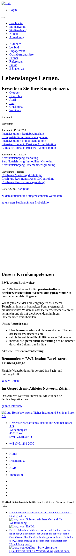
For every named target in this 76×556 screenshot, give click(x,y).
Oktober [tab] (14, 92)
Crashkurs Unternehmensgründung (23, 182)
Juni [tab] (11, 103)
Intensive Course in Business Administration (29, 144)
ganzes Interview (12, 406)
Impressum (16, 474)
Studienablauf (17, 30)
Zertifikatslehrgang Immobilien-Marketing (27, 161)
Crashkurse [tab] (16, 106)
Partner (13, 58)
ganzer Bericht (10, 380)
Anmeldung (16, 37)
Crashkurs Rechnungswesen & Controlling (28, 178)
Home (13, 453)
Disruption (22, 188)
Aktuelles (15, 44)
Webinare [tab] (15, 110)
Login (13, 10)
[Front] (6, 3)
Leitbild (14, 47)
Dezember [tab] (15, 96)
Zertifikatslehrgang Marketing (20, 158)
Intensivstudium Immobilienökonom (24, 140)
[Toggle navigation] (3, 17)
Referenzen (16, 61)
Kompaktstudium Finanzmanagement (25, 137)
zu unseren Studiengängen (18, 202)
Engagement (17, 51)
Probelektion (42, 202)
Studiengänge (17, 26)
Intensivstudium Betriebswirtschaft (23, 133)
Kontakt (14, 33)
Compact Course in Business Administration (29, 147)
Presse (13, 65)
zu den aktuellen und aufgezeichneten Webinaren (32, 195)
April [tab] (12, 99)
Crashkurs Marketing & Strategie (22, 175)
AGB (12, 467)
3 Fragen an (16, 68)
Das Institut (16, 23)
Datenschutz (17, 460)
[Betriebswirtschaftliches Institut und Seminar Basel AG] (38, 416)
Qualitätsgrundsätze (21, 54)
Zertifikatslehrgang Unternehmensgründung (28, 165)
